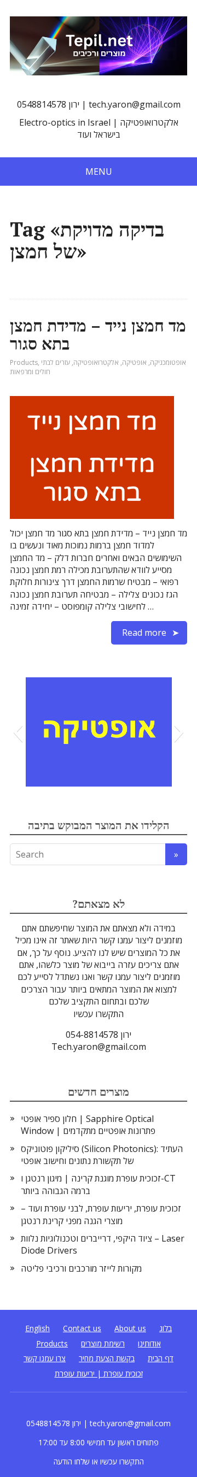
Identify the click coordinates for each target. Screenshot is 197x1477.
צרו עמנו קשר (45, 1358)
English (37, 1328)
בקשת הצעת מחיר (107, 1358)
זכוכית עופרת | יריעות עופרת (99, 1373)
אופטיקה (134, 362)
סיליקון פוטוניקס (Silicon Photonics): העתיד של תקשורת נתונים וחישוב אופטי (102, 1155)
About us (130, 1328)
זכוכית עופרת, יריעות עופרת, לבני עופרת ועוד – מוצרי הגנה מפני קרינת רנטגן (101, 1214)
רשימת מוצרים (103, 1343)
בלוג (165, 1328)
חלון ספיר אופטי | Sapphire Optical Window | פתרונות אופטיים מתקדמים (88, 1125)
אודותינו (149, 1343)
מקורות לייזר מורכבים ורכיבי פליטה (81, 1268)
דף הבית (160, 1358)
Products (24, 362)
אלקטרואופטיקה (96, 362)
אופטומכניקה (168, 362)
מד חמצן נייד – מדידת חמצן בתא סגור (98, 335)
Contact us (82, 1328)
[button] (18, 732)
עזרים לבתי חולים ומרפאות (40, 367)
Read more (144, 633)
